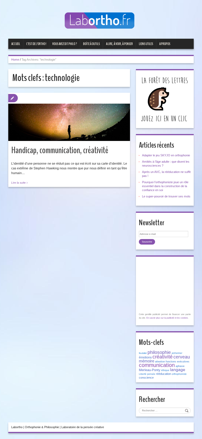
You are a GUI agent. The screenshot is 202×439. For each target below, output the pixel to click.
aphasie (180, 366)
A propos (164, 43)
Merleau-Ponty (149, 370)
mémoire (146, 361)
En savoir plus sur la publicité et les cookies (167, 318)
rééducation (163, 373)
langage (177, 369)
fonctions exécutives (177, 361)
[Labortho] (101, 21)
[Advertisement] (168, 284)
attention (160, 361)
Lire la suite (18, 182)
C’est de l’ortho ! (36, 43)
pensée (151, 374)
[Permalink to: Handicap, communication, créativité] (69, 122)
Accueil (15, 43)
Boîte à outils (91, 43)
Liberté (142, 374)
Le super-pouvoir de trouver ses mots (166, 196)
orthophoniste (179, 374)
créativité (162, 356)
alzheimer (177, 353)
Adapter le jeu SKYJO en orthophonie (166, 155)
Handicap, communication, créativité (59, 150)
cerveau (181, 356)
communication (157, 365)
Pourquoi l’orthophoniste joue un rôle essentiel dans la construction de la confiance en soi (165, 186)
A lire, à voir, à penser (119, 43)
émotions (145, 357)
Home (15, 59)
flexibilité (143, 353)
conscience (146, 377)
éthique (165, 370)
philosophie (159, 352)
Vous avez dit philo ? (64, 43)
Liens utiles (146, 43)
